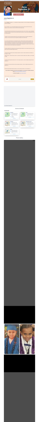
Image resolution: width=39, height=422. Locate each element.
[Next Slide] (34, 339)
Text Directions (14, 118)
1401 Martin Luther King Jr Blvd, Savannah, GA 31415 (14, 124)
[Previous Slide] (5, 339)
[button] (7, 113)
